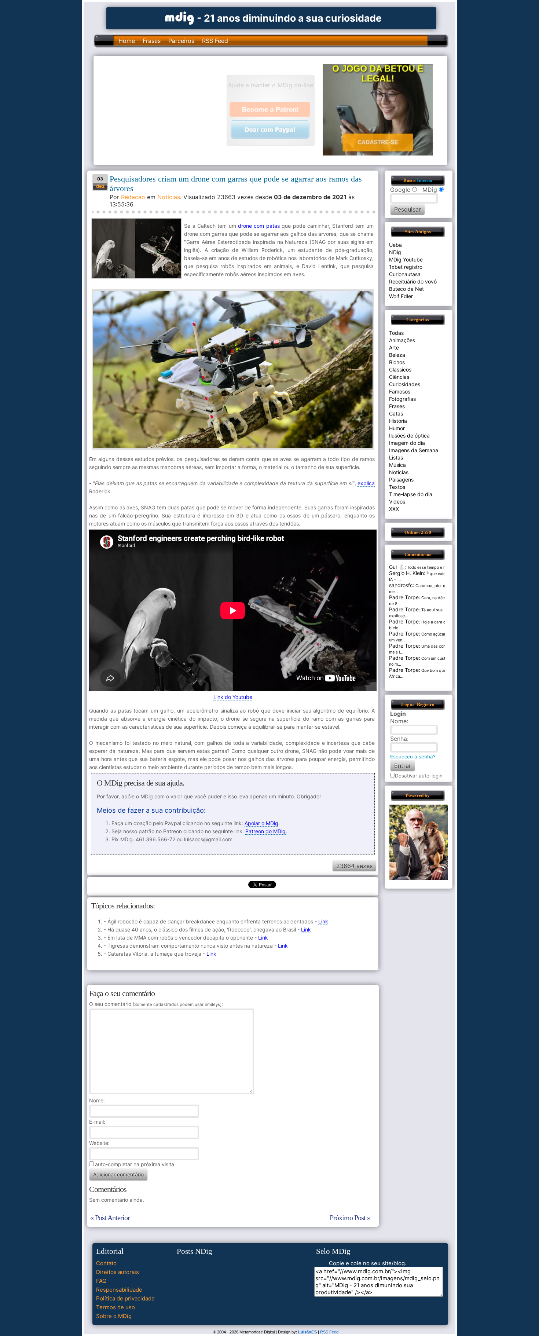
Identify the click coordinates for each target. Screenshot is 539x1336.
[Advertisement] (164, 109)
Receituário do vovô (413, 281)
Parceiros (181, 40)
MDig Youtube (406, 259)
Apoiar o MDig (261, 823)
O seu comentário (155, 1004)
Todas (396, 333)
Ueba (395, 245)
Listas (396, 457)
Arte (394, 347)
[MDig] (179, 17)
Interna (424, 180)
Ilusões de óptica (409, 435)
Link (323, 921)
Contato (106, 1263)
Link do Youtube (232, 697)
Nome (96, 1100)
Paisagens (401, 479)
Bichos (397, 362)
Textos (397, 487)
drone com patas (259, 226)
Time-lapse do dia (410, 494)
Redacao (133, 197)
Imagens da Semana (413, 450)
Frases (152, 40)
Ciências (399, 377)
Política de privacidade (125, 1298)
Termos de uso (115, 1307)
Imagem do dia (407, 443)
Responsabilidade (119, 1289)
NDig (395, 252)
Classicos (400, 369)
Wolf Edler (401, 296)
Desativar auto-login (419, 776)
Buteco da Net (406, 289)
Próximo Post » (350, 1218)
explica (366, 483)
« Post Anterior (110, 1218)
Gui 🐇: (397, 567)
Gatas (396, 413)
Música (397, 465)
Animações (402, 340)
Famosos (399, 391)
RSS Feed (215, 40)
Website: (99, 1143)
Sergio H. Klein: (407, 573)
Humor (397, 428)
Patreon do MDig (265, 831)
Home (126, 40)
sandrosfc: (401, 585)
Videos (397, 501)
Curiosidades (404, 384)
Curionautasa (405, 274)
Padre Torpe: (404, 597)
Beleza (397, 355)
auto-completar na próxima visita (134, 1164)
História (398, 421)
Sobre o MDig (114, 1316)
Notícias (168, 197)
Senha (398, 738)
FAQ (101, 1280)
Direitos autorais (117, 1272)
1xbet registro (405, 267)
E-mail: (97, 1122)
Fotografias (402, 399)
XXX (394, 509)
